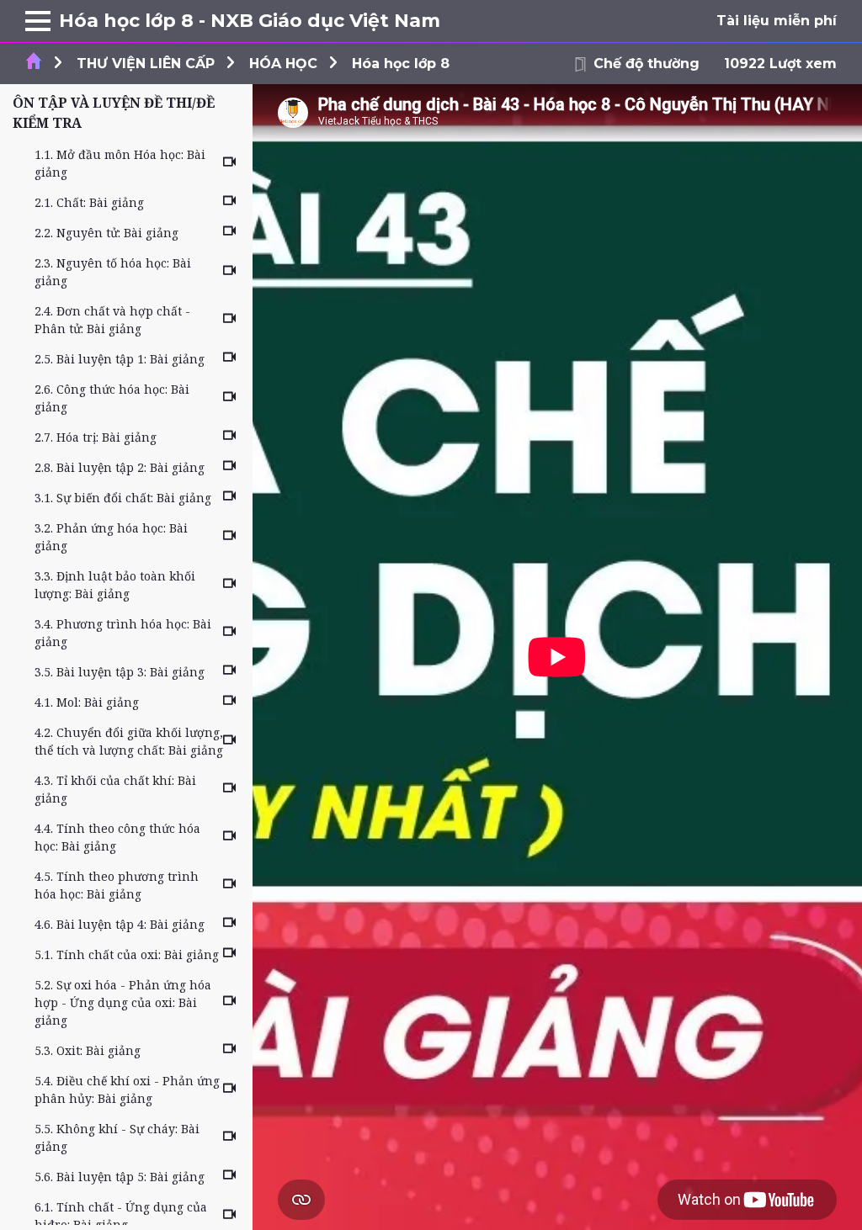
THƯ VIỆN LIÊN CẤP (146, 64)
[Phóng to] (38, 21)
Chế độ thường (646, 64)
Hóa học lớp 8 (401, 64)
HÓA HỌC (283, 64)
